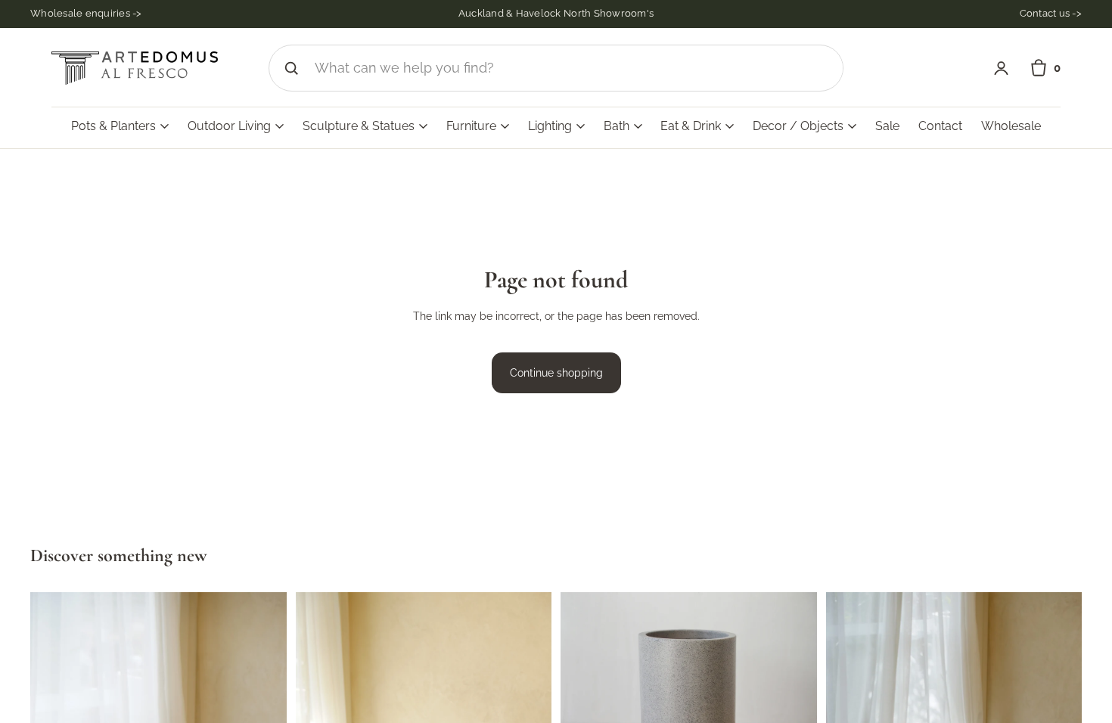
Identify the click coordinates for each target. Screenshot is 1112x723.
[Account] (1001, 68)
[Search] (291, 68)
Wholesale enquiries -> (86, 13)
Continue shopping (556, 373)
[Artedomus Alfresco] (134, 68)
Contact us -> (1051, 13)
